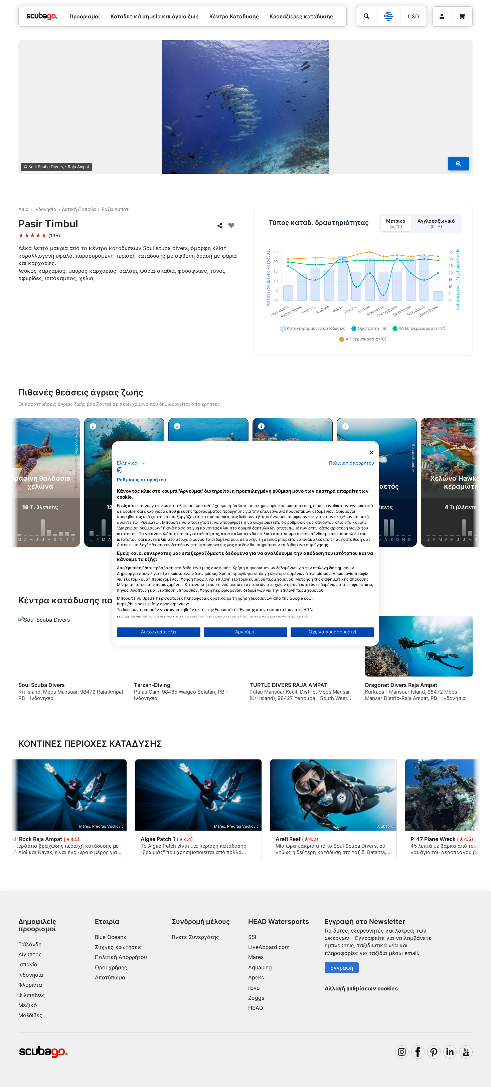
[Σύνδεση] (442, 16)
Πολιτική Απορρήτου (121, 957)
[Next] (469, 483)
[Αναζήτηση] (366, 16)
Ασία (23, 209)
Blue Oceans (110, 937)
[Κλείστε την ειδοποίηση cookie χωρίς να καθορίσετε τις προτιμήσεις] (371, 452)
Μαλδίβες (30, 1015)
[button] (131, 463)
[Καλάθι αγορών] (462, 16)
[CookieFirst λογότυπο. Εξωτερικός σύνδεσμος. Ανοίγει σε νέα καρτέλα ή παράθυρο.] (119, 470)
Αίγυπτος (30, 954)
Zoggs (256, 997)
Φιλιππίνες (31, 995)
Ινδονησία (45, 209)
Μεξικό (27, 1005)
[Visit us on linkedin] (450, 1052)
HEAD (255, 1007)
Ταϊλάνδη (29, 944)
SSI (252, 937)
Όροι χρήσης (111, 967)
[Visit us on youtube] (466, 1052)
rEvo (254, 987)
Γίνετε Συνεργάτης (195, 937)
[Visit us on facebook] (418, 1052)
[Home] (42, 16)
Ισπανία (27, 964)
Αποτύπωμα (110, 977)
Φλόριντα (30, 984)
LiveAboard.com (269, 947)
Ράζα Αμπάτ (115, 209)
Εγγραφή (341, 967)
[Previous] (21, 483)
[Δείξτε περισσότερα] (458, 163)
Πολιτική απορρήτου (351, 463)
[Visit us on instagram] (401, 1052)
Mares (256, 957)
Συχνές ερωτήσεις (118, 947)
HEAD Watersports (278, 922)
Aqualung (260, 967)
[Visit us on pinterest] (434, 1052)
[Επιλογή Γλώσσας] (388, 16)
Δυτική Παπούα (79, 209)
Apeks (256, 977)
